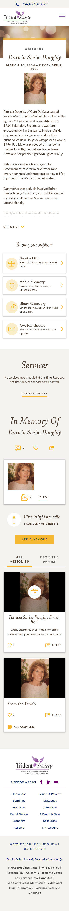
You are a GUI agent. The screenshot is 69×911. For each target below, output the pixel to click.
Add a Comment (25, 726)
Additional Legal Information (26, 883)
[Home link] (17, 16)
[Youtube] (56, 782)
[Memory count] (18, 447)
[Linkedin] (48, 782)
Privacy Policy (50, 867)
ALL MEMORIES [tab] (19, 559)
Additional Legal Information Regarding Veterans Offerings (35, 887)
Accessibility (15, 872)
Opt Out (46, 878)
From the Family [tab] (49, 559)
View (43, 496)
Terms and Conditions (22, 867)
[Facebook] (41, 782)
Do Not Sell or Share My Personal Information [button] (33, 859)
